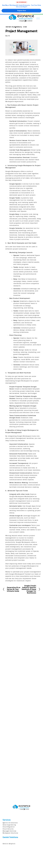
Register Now (21, 10)
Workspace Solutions (10, 833)
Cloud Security (8, 829)
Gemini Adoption (9, 844)
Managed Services (9, 831)
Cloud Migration (9, 827)
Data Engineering (9, 825)
